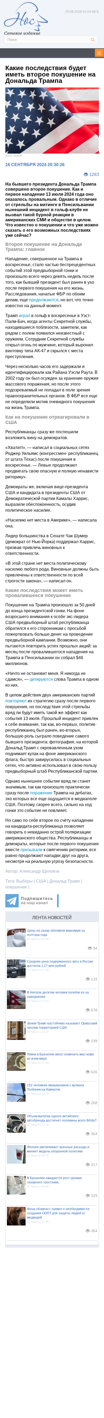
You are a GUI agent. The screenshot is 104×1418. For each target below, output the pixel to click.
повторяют (16, 701)
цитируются (41, 679)
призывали (31, 849)
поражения (41, 793)
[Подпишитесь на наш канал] (32, 906)
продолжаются (43, 300)
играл (24, 315)
